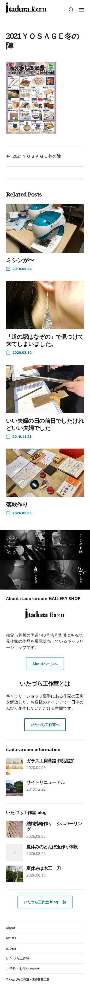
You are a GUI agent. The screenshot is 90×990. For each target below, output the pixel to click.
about (10, 928)
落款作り (17, 504)
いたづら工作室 (18, 958)
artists (11, 938)
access (11, 948)
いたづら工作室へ (45, 724)
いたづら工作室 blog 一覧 (45, 902)
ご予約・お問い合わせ (23, 968)
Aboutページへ (45, 663)
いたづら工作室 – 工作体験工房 (29, 979)
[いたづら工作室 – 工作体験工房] (26, 7)
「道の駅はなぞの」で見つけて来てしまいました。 (45, 340)
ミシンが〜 (20, 260)
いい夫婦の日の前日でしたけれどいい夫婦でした (45, 424)
